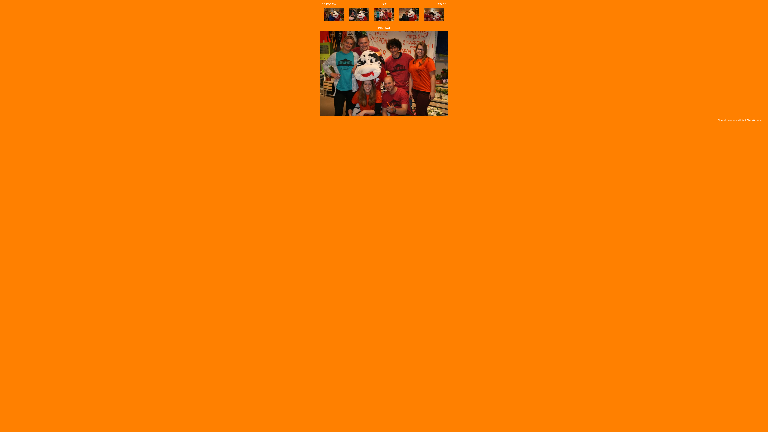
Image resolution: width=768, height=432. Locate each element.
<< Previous (329, 3)
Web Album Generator (752, 120)
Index (384, 3)
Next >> (441, 3)
